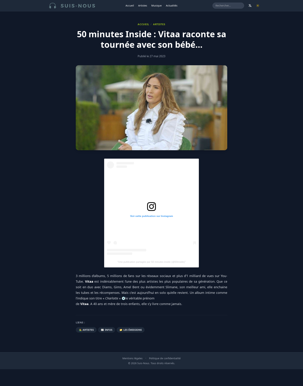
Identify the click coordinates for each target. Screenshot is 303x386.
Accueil (130, 5)
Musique (156, 5)
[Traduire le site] (250, 5)
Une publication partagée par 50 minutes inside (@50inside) (151, 261)
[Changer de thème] (258, 5)
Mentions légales (132, 358)
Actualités (171, 5)
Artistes (142, 5)
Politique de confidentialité (165, 358)
